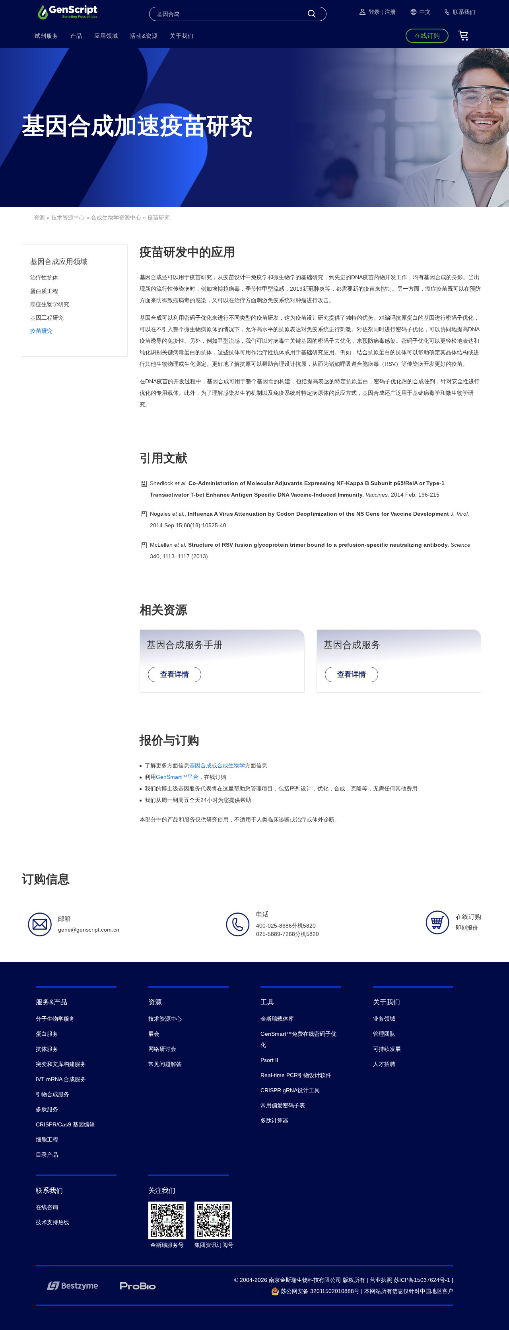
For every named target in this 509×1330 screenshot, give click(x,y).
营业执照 (381, 1280)
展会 (153, 1034)
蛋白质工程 (44, 291)
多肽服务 (47, 1109)
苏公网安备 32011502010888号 (319, 1291)
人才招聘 (384, 1064)
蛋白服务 (47, 1034)
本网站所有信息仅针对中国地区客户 (408, 1291)
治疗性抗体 (44, 277)
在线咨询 (47, 1207)
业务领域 (384, 1018)
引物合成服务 (52, 1094)
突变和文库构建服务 (61, 1064)
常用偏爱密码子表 (282, 1105)
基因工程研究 (47, 318)
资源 (39, 217)
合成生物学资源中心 (116, 217)
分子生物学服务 (55, 1018)
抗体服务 (47, 1049)
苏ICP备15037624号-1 (422, 1280)
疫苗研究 (41, 331)
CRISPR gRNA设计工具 (290, 1090)
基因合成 (200, 765)
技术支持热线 (52, 1222)
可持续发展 (387, 1049)
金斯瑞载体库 (277, 1018)
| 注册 (388, 12)
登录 (374, 12)
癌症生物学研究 (49, 304)
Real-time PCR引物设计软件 (295, 1075)
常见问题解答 (165, 1064)
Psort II (269, 1060)
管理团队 (384, 1034)
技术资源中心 (68, 217)
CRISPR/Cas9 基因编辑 (65, 1124)
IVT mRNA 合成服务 (61, 1079)
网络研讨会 (162, 1049)
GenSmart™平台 (177, 777)
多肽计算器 (274, 1120)
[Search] (311, 14)
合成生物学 (231, 765)
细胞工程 (47, 1139)
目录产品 (47, 1154)
